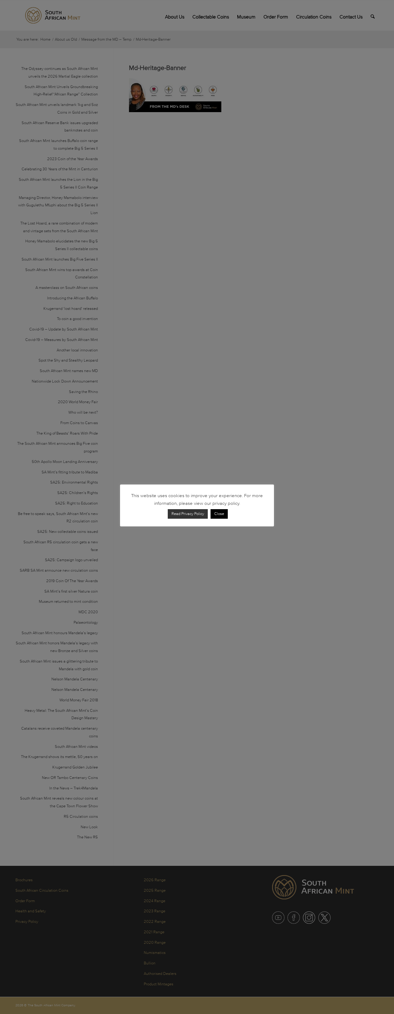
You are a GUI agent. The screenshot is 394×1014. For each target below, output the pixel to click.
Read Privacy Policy (187, 513)
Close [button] (219, 513)
